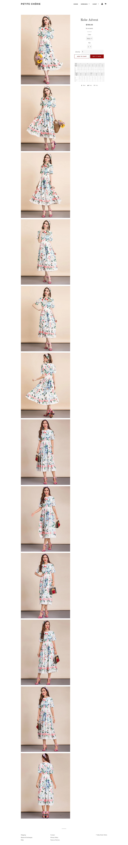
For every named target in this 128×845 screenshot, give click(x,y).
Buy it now (97, 56)
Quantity (77, 52)
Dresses (84, 4)
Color (89, 34)
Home (76, 4)
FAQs (22, 840)
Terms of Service (55, 840)
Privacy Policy (54, 837)
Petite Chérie (31, 4)
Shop (95, 4)
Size (89, 43)
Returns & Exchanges (26, 837)
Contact (53, 835)
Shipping (23, 835)
